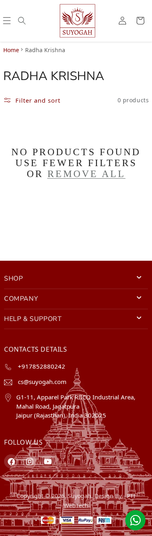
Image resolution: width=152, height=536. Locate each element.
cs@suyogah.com (41, 382)
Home (11, 50)
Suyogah (79, 496)
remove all (86, 174)
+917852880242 (40, 366)
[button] (7, 21)
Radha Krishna (45, 50)
